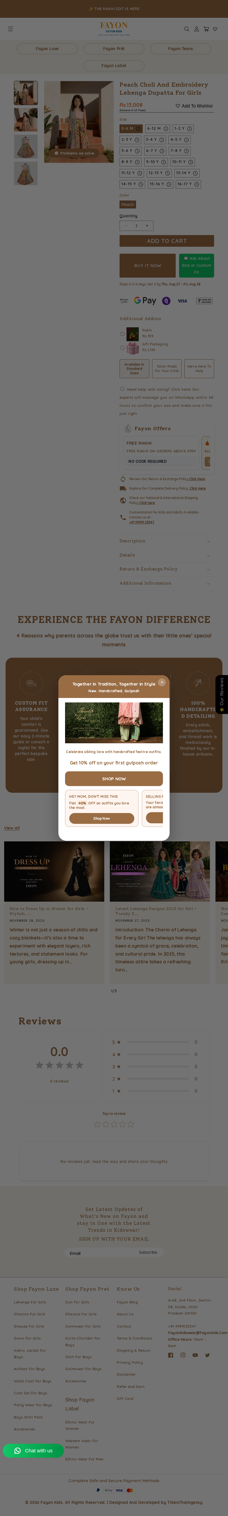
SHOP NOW (114, 778)
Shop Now (101, 818)
